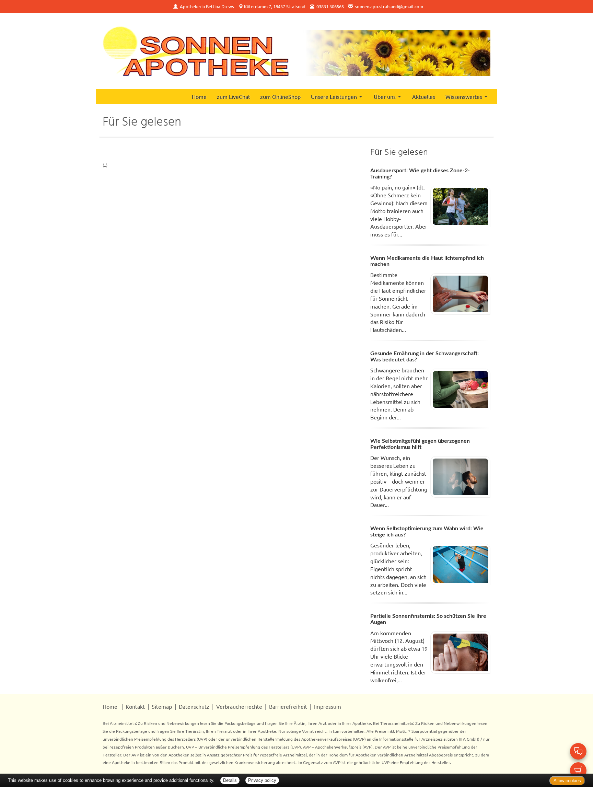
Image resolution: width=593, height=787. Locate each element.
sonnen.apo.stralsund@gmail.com (389, 6)
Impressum (327, 706)
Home (199, 96)
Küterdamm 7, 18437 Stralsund (274, 6)
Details (230, 780)
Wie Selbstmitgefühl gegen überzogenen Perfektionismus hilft (420, 444)
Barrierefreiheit (288, 706)
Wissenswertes (463, 96)
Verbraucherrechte (239, 706)
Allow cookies (567, 780)
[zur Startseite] (196, 50)
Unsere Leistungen (334, 96)
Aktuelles (423, 96)
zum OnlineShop (280, 96)
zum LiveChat (233, 96)
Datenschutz (194, 706)
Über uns (385, 96)
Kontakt (135, 706)
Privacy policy (262, 780)
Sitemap (162, 706)
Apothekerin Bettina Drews (207, 6)
